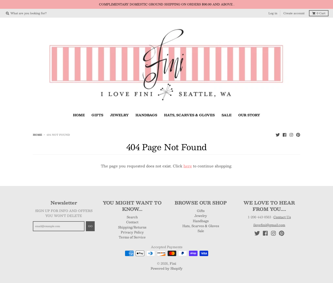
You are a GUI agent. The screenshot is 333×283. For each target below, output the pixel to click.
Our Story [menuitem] (249, 115)
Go (90, 226)
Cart (321, 13)
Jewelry (200, 215)
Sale (201, 230)
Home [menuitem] (79, 115)
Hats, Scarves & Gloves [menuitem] (189, 115)
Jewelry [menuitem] (119, 115)
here (187, 166)
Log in (272, 13)
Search (132, 217)
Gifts (201, 210)
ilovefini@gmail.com (269, 225)
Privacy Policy (132, 232)
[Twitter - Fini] (278, 135)
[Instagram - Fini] (291, 135)
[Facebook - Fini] (284, 135)
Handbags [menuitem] (146, 115)
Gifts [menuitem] (97, 115)
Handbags (201, 221)
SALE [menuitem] (227, 115)
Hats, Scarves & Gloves (200, 225)
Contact (132, 222)
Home (37, 135)
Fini (173, 263)
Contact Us (282, 217)
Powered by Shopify (167, 268)
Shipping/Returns (132, 227)
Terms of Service (132, 237)
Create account (293, 13)
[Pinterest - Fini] (298, 135)
